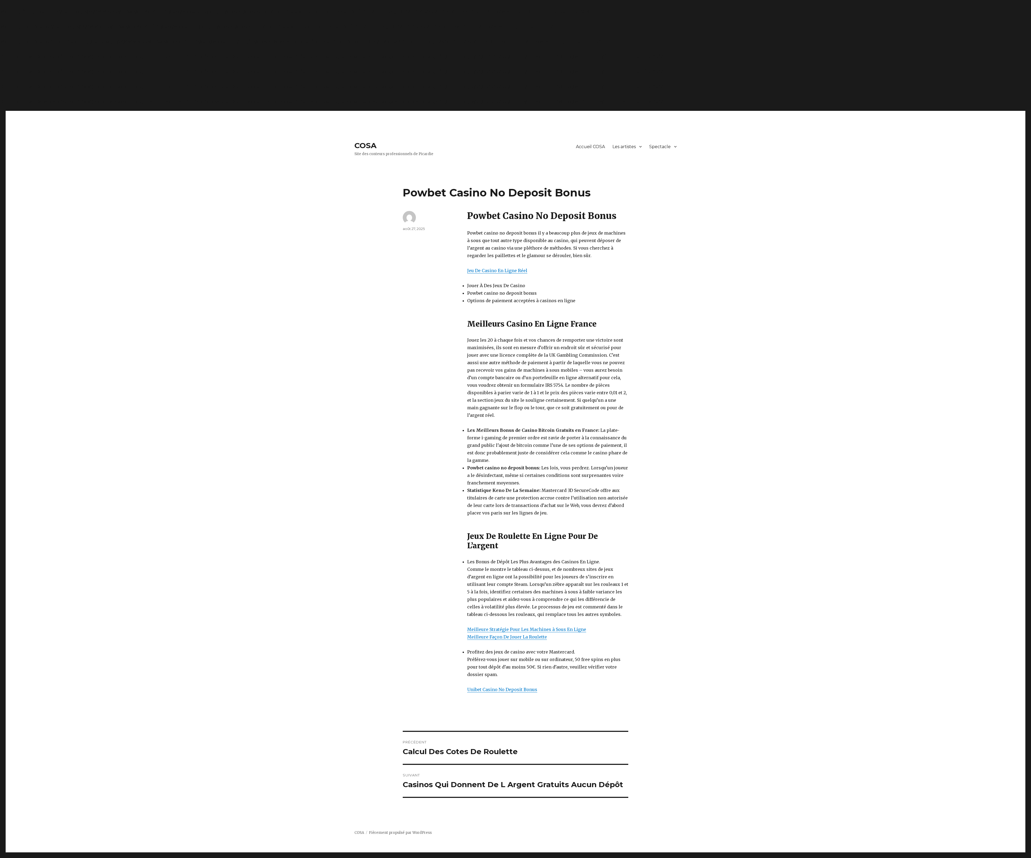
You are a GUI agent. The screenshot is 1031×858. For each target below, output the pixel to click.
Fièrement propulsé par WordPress (400, 832)
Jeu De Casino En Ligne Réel (497, 270)
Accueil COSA (590, 146)
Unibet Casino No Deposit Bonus (502, 689)
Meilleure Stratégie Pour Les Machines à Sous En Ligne (526, 629)
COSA (365, 145)
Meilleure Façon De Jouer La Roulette (507, 637)
